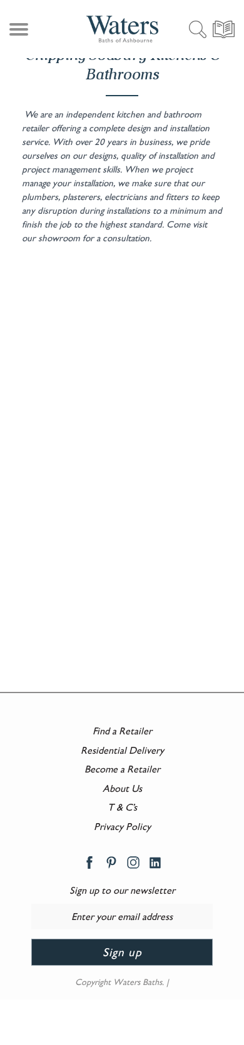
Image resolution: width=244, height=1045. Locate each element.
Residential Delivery (122, 750)
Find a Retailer (122, 731)
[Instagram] (133, 861)
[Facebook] (89, 861)
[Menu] (17, 31)
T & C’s (122, 807)
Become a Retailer (122, 769)
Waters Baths (137, 982)
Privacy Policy (122, 826)
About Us (122, 788)
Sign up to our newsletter (122, 890)
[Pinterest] (111, 861)
